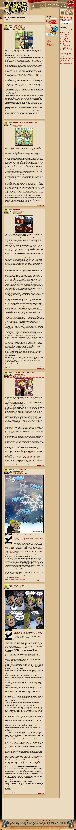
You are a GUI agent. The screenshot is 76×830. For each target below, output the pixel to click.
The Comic (48, 38)
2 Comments (40, 580)
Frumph (27, 827)
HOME (25, 820)
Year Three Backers (50, 45)
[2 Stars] (14, 28)
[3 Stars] (15, 28)
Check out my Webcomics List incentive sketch (16, 149)
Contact (56, 4)
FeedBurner (68, 24)
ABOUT (29, 820)
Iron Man (67, 46)
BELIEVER (17, 210)
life (15, 792)
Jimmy (66, 48)
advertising (68, 29)
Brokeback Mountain (14, 204)
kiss (13, 579)
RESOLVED (17, 26)
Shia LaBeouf (65, 55)
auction (67, 30)
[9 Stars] (23, 28)
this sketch (19, 55)
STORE (38, 820)
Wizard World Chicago (64, 63)
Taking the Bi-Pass (9, 340)
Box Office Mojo (8, 318)
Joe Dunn (65, 49)
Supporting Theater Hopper (49, 42)
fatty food (14, 464)
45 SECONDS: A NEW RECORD (25, 122)
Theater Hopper (16, 7)
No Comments (40, 118)
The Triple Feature (67, 58)
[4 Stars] (17, 28)
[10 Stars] (24, 28)
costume (63, 37)
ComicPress (46, 827)
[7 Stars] (20, 28)
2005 (8, 115)
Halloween (66, 44)
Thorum (64, 4)
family (8, 792)
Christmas (68, 34)
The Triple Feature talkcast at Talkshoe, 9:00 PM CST (23, 459)
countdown (9, 579)
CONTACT (43, 820)
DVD (67, 39)
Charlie (63, 34)
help (69, 44)
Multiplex (9, 456)
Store (49, 4)
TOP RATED (49, 820)
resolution (28, 204)
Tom (24, 27)
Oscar (63, 51)
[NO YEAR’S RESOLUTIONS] (24, 395)
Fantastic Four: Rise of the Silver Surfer (24, 366)
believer (8, 366)
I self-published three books (32, 763)
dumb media (9, 464)
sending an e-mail (25, 309)
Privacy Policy (47, 824)
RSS (56, 827)
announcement (63, 30)
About (34, 4)
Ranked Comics (49, 44)
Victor (67, 62)
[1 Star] (13, 28)
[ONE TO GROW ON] (24, 629)
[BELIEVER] (24, 232)
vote (70, 62)
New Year (26, 115)
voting (72, 62)
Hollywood (14, 115)
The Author (48, 39)
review (69, 53)
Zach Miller (70, 63)
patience (23, 464)
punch (65, 53)
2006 (11, 115)
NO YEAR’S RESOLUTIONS (24, 373)
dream (71, 37)
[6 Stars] (19, 28)
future (11, 792)
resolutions (31, 115)
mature (20, 204)
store (22, 324)
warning (8, 367)
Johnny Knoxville (20, 115)
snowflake (20, 579)
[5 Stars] (18, 28)
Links (41, 4)
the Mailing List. (12, 269)
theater (61, 58)
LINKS (33, 820)
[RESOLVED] (24, 48)
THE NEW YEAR (19, 470)
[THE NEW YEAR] (24, 532)
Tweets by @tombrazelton (51, 25)
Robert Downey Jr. (63, 55)
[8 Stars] (21, 28)
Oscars (66, 51)
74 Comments (40, 793)
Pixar (69, 51)
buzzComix (67, 32)
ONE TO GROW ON (20, 585)
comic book (13, 366)
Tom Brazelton (42, 823)
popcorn (26, 464)
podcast (61, 53)
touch (24, 579)
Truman (62, 62)
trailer (68, 60)
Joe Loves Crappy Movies (27, 456)
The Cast (48, 40)
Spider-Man (68, 56)
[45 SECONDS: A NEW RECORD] (24, 145)
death (68, 37)
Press (47, 43)
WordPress (38, 827)
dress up (62, 39)
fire (70, 39)
